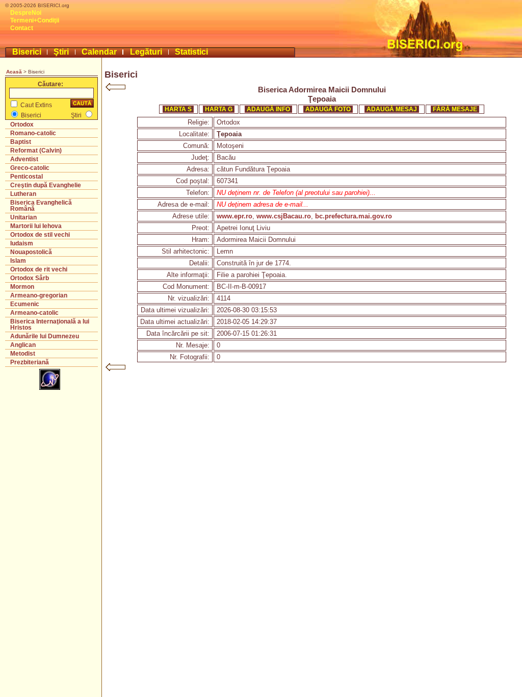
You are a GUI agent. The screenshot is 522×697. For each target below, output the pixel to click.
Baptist (20, 142)
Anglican (23, 345)
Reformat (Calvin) (36, 150)
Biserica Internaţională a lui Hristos (49, 324)
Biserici (26, 51)
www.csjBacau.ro (283, 216)
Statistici (191, 51)
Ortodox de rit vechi (38, 269)
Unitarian (23, 217)
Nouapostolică (31, 252)
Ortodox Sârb (29, 278)
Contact (21, 28)
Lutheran (23, 194)
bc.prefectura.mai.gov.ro (353, 216)
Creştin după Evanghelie (45, 185)
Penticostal (26, 176)
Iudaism (21, 243)
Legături (146, 51)
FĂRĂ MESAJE (455, 109)
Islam (18, 261)
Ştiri (61, 51)
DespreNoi (25, 12)
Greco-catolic (29, 168)
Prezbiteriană (29, 362)
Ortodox (22, 124)
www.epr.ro (234, 216)
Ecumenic (24, 304)
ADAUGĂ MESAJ (392, 109)
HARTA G (218, 109)
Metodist (22, 354)
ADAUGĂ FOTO (328, 109)
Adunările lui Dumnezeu (44, 336)
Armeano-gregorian (38, 295)
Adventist (24, 159)
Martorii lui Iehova (36, 226)
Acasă (14, 71)
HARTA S (178, 109)
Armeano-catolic (34, 313)
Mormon (22, 287)
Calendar (99, 51)
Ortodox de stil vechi (40, 235)
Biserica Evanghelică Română (41, 206)
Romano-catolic (33, 133)
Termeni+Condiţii (34, 20)
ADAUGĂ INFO (268, 109)
